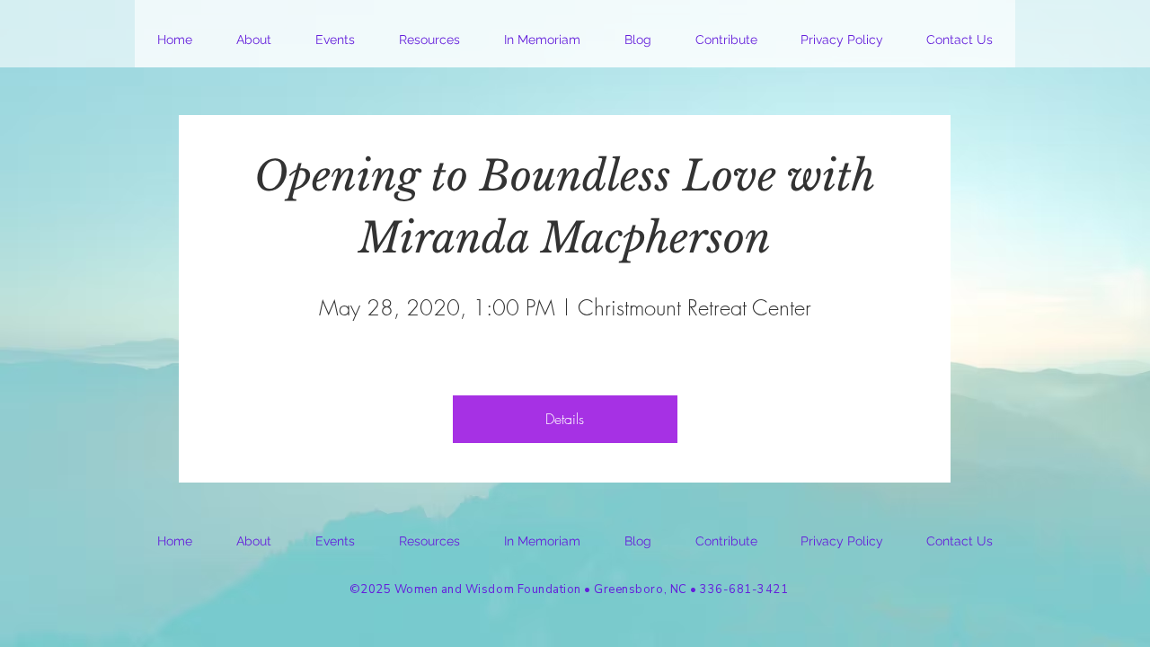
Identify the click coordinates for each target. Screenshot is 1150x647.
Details (564, 419)
